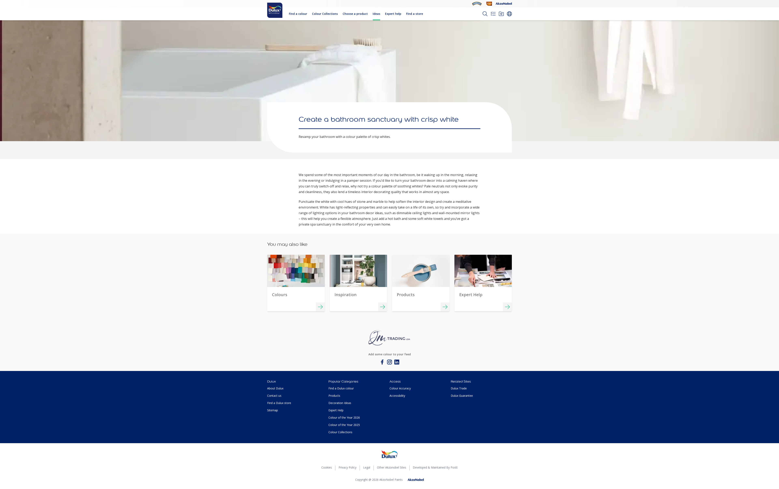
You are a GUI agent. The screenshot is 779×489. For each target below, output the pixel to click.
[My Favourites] (501, 13)
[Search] (485, 13)
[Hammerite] (477, 4)
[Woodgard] (489, 4)
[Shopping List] (493, 13)
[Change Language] (509, 13)
